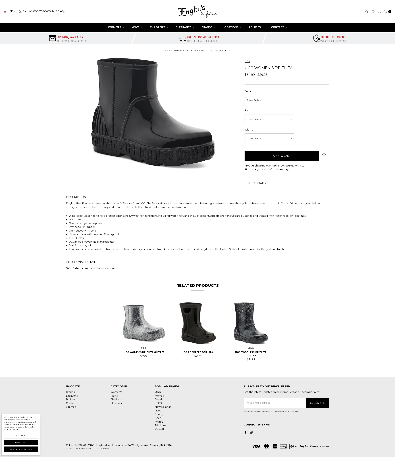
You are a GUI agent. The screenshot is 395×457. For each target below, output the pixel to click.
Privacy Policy (13, 429)
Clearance (184, 27)
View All (160, 429)
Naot (158, 410)
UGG (158, 392)
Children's (158, 27)
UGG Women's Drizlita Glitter (144, 352)
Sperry (159, 414)
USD (10, 11)
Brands (207, 27)
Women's (115, 27)
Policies (255, 27)
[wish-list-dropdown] (324, 155)
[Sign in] (379, 11)
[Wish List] (373, 11)
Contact (278, 27)
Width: (249, 129)
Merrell (159, 395)
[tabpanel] (144, 332)
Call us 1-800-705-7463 (80, 445)
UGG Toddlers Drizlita (197, 352)
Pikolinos (160, 425)
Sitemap (71, 406)
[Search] (366, 11)
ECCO (158, 403)
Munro (159, 421)
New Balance (163, 406)
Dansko (159, 399)
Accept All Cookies (20, 449)
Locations (231, 27)
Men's (135, 27)
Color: (248, 91)
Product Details (255, 183)
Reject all (21, 442)
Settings (20, 435)
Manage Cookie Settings (75, 448)
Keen (158, 418)
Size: (247, 110)
